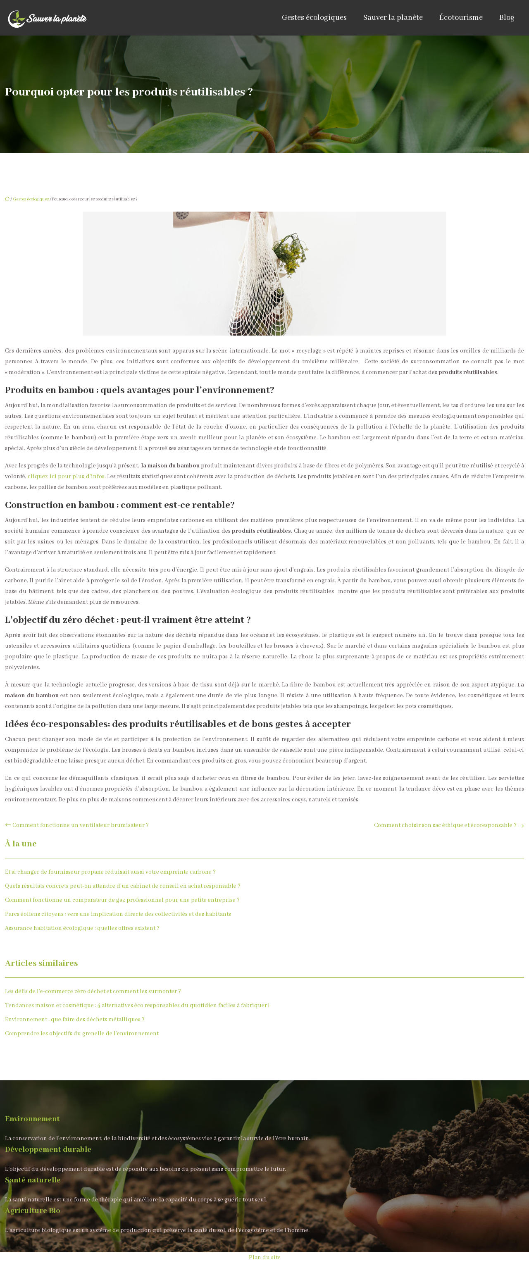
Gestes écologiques (314, 18)
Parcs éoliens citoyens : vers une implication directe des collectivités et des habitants (118, 914)
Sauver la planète (393, 18)
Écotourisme (461, 18)
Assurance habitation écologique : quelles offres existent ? (82, 928)
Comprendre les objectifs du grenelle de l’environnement (82, 1033)
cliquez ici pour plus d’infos (66, 476)
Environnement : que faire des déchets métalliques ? (75, 1019)
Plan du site (265, 1257)
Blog (507, 18)
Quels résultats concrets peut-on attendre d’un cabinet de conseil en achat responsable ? (123, 886)
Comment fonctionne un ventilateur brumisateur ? (80, 825)
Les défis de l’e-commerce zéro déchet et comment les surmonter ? (93, 991)
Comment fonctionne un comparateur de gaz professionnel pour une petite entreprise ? (122, 900)
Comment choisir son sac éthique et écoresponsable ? (445, 825)
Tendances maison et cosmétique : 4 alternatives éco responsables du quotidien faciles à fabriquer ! (137, 1005)
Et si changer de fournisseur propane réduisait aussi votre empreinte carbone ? (110, 872)
